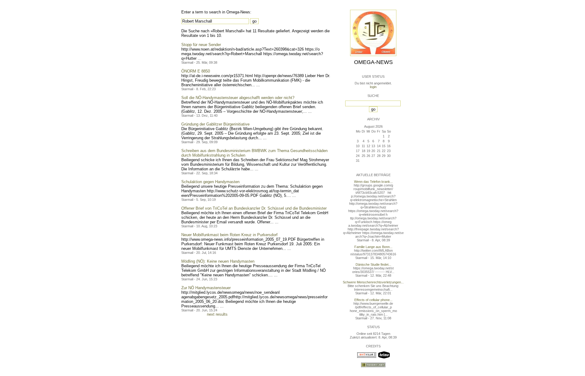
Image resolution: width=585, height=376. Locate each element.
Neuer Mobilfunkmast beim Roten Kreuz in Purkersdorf (229, 234)
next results (217, 314)
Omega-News (373, 62)
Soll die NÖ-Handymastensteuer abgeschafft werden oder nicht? (237, 97)
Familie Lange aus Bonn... (373, 247)
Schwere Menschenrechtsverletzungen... (373, 282)
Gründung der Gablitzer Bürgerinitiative (215, 124)
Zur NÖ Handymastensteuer (206, 288)
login (373, 87)
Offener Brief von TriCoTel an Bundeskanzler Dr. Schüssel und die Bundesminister (254, 208)
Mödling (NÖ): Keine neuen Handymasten (217, 261)
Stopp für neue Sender (201, 44)
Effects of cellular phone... (373, 300)
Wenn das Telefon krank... (373, 181)
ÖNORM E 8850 (195, 71)
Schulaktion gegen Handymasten (210, 181)
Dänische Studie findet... (373, 264)
